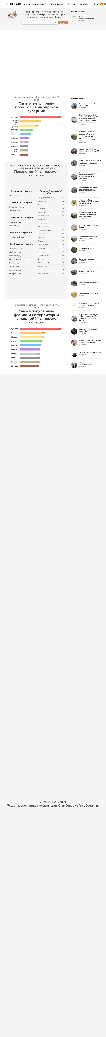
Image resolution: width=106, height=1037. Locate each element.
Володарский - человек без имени (88, 226)
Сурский (51, 259)
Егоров (13, 341)
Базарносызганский (51, 198)
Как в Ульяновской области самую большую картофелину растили (90, 162)
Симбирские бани (86, 249)
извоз (13, 155)
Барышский (51, 201)
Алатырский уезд (15, 274)
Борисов (14, 333)
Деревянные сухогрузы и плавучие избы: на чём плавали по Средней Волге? (89, 317)
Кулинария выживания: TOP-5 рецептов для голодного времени (88, 189)
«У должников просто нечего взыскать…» (88, 364)
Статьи (96, 4)
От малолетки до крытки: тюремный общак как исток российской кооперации (89, 175)
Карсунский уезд (14, 266)
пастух (13, 134)
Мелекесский (51, 223)
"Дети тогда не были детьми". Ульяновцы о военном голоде (87, 214)
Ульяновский (51, 266)
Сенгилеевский (51, 244)
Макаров (14, 337)
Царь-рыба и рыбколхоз (88, 282)
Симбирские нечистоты (88, 293)
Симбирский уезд (15, 252)
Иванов (14, 345)
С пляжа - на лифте (86, 271)
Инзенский (51, 208)
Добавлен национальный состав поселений (89, 18)
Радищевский (51, 241)
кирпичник (15, 146)
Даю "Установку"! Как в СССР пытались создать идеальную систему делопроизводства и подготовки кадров (88, 118)
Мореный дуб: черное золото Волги (88, 330)
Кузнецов (14, 329)
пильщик (14, 142)
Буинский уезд (14, 263)
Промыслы (71, 4)
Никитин (14, 349)
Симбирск (51, 248)
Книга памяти (84, 4)
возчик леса (15, 150)
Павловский (51, 237)
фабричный (15, 138)
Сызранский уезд (15, 270)
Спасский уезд (14, 195)
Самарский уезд (14, 210)
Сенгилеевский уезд (16, 248)
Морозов (14, 366)
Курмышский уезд (15, 256)
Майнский (51, 219)
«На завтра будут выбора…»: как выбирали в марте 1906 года (89, 201)
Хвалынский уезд (15, 222)
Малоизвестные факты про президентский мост (90, 341)
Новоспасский (51, 234)
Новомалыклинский (51, 230)
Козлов (13, 358)
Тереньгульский (51, 263)
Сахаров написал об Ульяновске (87, 105)
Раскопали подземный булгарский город (88, 237)
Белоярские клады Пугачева (86, 260)
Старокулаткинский (51, 252)
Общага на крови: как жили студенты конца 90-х (89, 150)
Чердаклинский (51, 273)
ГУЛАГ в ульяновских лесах (90, 353)
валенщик (14, 130)
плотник (14, 117)
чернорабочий (15, 121)
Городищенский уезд (16, 237)
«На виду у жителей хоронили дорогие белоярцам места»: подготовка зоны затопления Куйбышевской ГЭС (87, 135)
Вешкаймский (51, 205)
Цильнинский (51, 270)
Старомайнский (51, 255)
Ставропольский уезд (16, 207)
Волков (14, 354)
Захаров (14, 362)
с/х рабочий (15, 125)
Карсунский (51, 212)
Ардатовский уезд (15, 259)
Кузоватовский (51, 216)
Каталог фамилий (57, 4)
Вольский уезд (14, 226)
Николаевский (51, 226)
